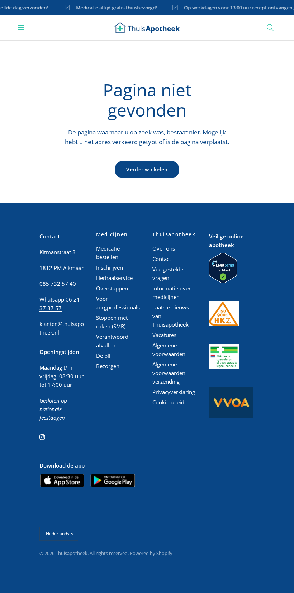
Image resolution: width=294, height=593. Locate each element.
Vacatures (164, 334)
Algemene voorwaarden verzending (168, 373)
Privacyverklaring (173, 391)
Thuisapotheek (173, 234)
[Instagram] (47, 437)
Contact (161, 258)
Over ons (163, 248)
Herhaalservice (114, 277)
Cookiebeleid (168, 402)
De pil (103, 355)
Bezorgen (107, 366)
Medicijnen (112, 234)
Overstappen (112, 288)
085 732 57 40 (57, 283)
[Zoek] (270, 27)
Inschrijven (109, 267)
